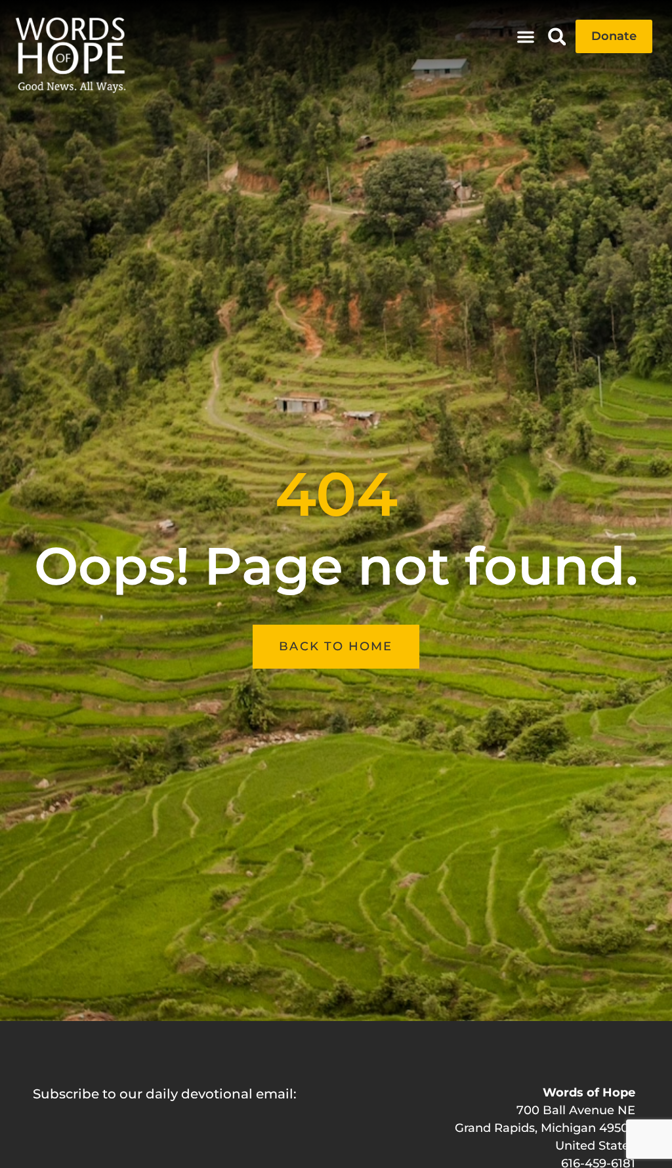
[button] (525, 37)
